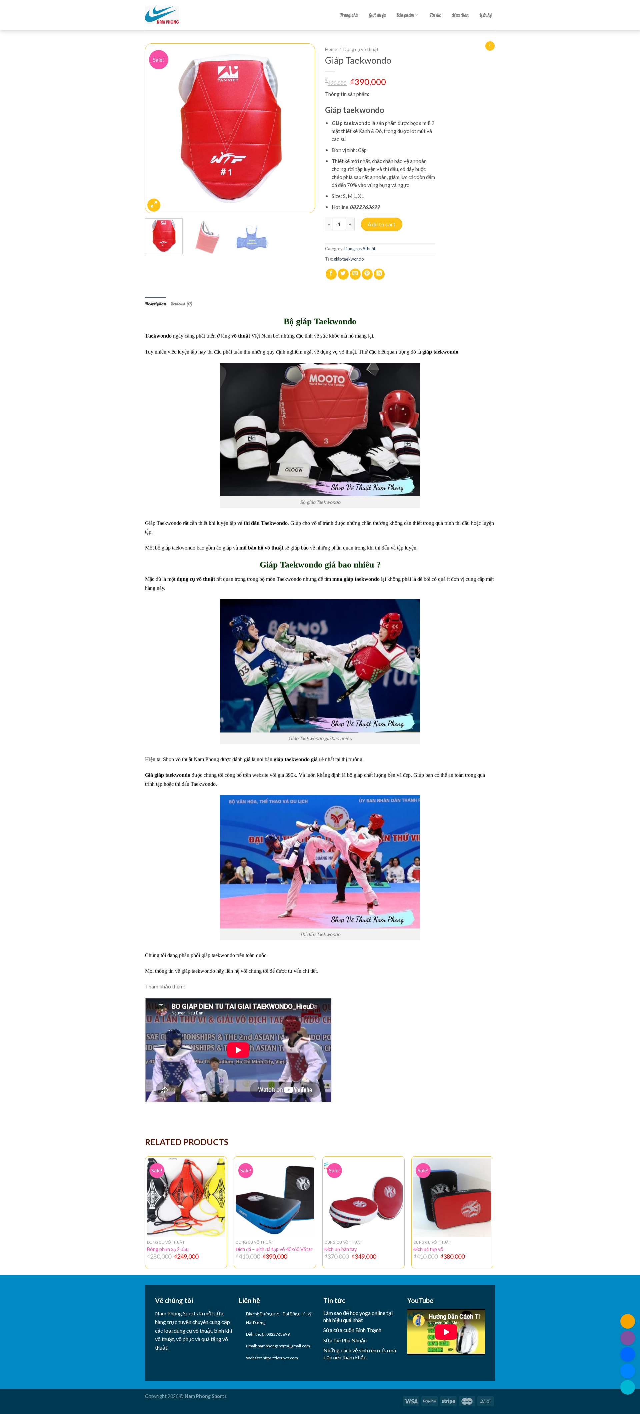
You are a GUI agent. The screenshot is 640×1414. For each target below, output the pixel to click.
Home (331, 49)
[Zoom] (153, 205)
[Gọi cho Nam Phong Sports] (627, 1338)
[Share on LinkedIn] (379, 274)
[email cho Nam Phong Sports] (627, 1321)
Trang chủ (349, 15)
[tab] (155, 303)
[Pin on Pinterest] (367, 274)
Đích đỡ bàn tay (340, 1249)
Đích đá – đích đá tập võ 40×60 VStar (274, 1249)
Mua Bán (460, 15)
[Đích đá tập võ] (452, 1197)
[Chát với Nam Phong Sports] (627, 1371)
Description (155, 303)
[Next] (303, 128)
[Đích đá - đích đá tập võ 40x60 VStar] (275, 1197)
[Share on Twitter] (343, 274)
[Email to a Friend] (355, 274)
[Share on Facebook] (331, 274)
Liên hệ (485, 15)
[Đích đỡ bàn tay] (363, 1197)
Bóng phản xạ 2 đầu (168, 1249)
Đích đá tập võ (428, 1249)
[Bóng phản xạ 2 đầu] (186, 1197)
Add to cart (381, 224)
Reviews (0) (182, 303)
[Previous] (157, 128)
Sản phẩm (405, 15)
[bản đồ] (627, 1387)
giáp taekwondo (349, 259)
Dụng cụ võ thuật (361, 49)
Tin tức (435, 15)
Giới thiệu (377, 15)
